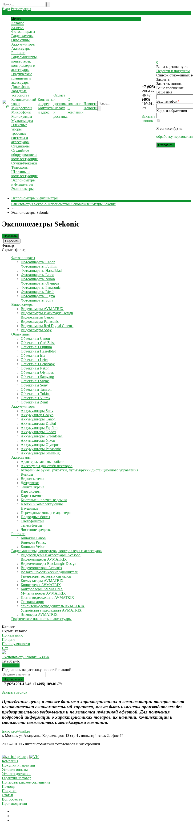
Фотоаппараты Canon (38, 262)
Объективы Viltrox (35, 398)
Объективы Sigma (35, 381)
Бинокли (18, 53)
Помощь (8, 786)
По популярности (16, 644)
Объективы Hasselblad (38, 351)
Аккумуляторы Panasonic (41, 449)
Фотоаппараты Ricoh (37, 292)
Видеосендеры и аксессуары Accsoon (50, 555)
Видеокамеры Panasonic (40, 321)
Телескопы (19, 167)
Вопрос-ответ (13, 799)
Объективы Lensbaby (38, 364)
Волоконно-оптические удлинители (49, 572)
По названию (12, 635)
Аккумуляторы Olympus (40, 445)
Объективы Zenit (34, 402)
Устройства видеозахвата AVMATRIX (51, 610)
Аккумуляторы (23, 44)
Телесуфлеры (31, 525)
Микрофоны (21, 112)
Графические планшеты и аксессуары (21, 78)
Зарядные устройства (20, 93)
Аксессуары (21, 48)
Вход (6, 9)
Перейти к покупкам (173, 71)
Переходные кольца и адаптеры (46, 513)
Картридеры (30, 491)
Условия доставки (16, 774)
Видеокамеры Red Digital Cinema (47, 326)
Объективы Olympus (37, 372)
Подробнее (11, 665)
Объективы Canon (35, 338)
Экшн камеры (22, 189)
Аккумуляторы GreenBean (42, 436)
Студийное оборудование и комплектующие (24, 154)
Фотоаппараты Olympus (40, 283)
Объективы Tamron (36, 389)
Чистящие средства (36, 530)
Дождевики (30, 483)
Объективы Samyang (37, 377)
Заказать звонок (148, 118)
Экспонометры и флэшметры (23, 182)
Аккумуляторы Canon (38, 419)
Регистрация (21, 9)
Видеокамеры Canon (37, 317)
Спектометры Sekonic (28, 204)
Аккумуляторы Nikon (38, 440)
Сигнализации (32, 602)
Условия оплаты (15, 769)
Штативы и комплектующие (24, 174)
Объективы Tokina (35, 394)
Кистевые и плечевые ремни (44, 500)
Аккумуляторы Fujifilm (39, 428)
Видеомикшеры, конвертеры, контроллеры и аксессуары (24, 63)
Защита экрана (32, 487)
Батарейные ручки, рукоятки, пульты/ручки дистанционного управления (79, 470)
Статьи (7, 795)
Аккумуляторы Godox (38, 432)
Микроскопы (21, 108)
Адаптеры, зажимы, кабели (42, 462)
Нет (5, 648)
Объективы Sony (34, 385)
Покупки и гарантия (18, 765)
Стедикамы (20, 146)
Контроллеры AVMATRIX (42, 589)
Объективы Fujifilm (36, 347)
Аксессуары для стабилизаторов (46, 466)
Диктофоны (20, 87)
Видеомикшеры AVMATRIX (44, 559)
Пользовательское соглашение (26, 782)
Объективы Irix (33, 355)
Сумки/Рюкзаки (24, 163)
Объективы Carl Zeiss (38, 343)
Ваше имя (164, 92)
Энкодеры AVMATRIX (39, 614)
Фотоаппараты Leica (37, 275)
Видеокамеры (22, 36)
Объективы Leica (34, 360)
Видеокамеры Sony (36, 330)
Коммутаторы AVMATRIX (42, 581)
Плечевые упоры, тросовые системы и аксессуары (20, 133)
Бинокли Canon (33, 538)
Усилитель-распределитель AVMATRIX (52, 606)
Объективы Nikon (35, 368)
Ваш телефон (167, 101)
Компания (10, 761)
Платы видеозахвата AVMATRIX (47, 597)
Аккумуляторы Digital (38, 423)
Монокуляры (21, 116)
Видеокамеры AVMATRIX (42, 309)
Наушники (29, 508)
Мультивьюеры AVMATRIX (43, 593)
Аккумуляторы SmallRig (40, 453)
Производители (14, 803)
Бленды (27, 474)
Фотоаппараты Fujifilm (39, 266)
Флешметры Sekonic (99, 204)
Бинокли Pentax (33, 542)
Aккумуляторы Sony (37, 411)
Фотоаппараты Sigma (38, 296)
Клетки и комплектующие (42, 504)
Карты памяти (32, 496)
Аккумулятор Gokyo (37, 415)
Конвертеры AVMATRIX (41, 585)
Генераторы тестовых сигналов (46, 576)
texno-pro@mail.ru (16, 731)
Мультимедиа (22, 121)
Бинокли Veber (32, 547)
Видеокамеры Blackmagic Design (47, 313)
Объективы (20, 40)
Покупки (9, 791)
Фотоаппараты (23, 31)
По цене (8, 639)
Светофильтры (32, 521)
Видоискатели (32, 479)
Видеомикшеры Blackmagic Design (48, 564)
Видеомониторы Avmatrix (41, 568)
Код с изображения (171, 111)
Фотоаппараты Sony (37, 300)
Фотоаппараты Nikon (38, 279)
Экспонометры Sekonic (64, 204)
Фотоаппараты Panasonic (40, 287)
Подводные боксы (35, 517)
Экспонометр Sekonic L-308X (25, 657)
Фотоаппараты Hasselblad (41, 270)
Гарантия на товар (16, 778)
